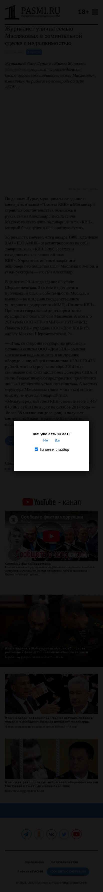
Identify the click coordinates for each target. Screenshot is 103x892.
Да (57, 440)
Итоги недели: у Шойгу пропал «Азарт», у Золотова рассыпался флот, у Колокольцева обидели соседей (46, 650)
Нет (46, 440)
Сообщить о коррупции (68, 871)
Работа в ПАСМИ (30, 871)
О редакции (34, 862)
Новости (34, 52)
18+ (83, 12)
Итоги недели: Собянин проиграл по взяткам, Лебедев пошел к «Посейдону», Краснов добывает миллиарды (48, 719)
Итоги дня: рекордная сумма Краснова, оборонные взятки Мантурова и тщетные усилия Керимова (51, 784)
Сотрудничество (64, 862)
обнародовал (16, 69)
